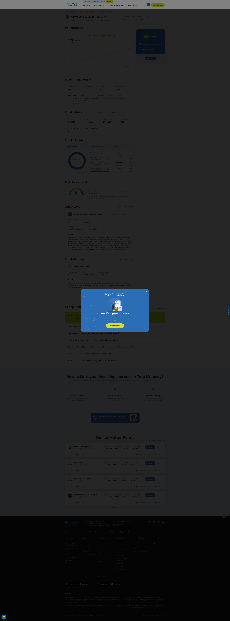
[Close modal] (146, 292)
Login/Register (115, 326)
